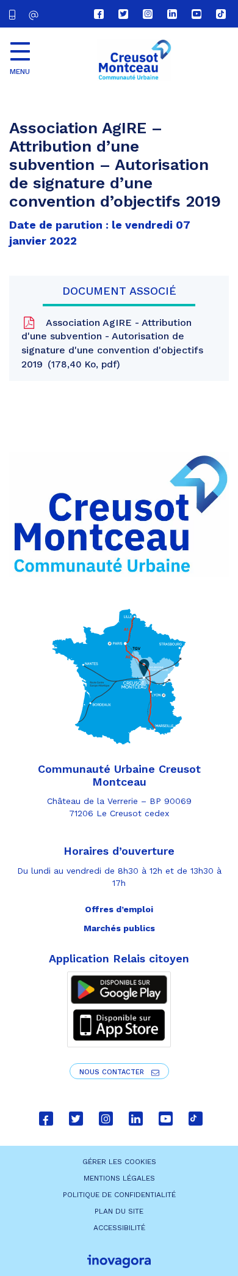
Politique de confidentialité (119, 1194)
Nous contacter (112, 1072)
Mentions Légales (119, 1178)
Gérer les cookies (119, 1161)
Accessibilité (119, 1227)
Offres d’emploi (119, 909)
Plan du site (119, 1211)
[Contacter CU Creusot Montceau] (35, 15)
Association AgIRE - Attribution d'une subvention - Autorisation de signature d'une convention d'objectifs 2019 (112, 344)
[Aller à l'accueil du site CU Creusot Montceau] (134, 60)
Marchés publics (119, 928)
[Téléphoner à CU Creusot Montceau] (14, 13)
